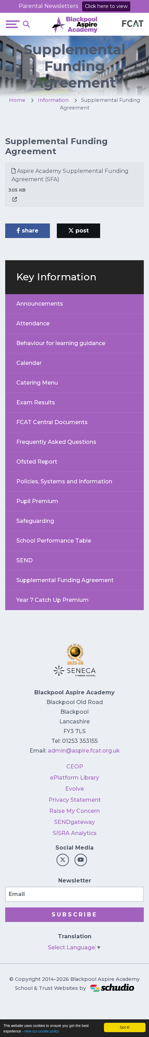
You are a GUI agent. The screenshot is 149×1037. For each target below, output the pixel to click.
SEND (24, 560)
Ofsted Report (36, 461)
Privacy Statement (75, 800)
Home (17, 100)
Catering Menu (37, 382)
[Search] (26, 24)
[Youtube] (80, 860)
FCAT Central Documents (52, 422)
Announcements (39, 303)
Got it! (125, 1027)
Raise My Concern (74, 811)
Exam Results (35, 402)
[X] (62, 860)
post (81, 230)
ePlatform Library (74, 777)
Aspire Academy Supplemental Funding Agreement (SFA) (70, 175)
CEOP (74, 766)
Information (53, 100)
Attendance (33, 323)
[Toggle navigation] (13, 24)
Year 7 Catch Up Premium (52, 600)
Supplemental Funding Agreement (65, 580)
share (29, 230)
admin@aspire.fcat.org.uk (84, 750)
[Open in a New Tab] (14, 199)
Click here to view (106, 6)
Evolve (74, 788)
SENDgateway (74, 822)
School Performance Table (53, 540)
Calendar (29, 363)
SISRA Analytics (75, 833)
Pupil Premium (37, 501)
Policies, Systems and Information (64, 481)
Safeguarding (35, 521)
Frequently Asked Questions (56, 442)
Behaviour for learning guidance (60, 343)
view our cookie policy (41, 1031)
